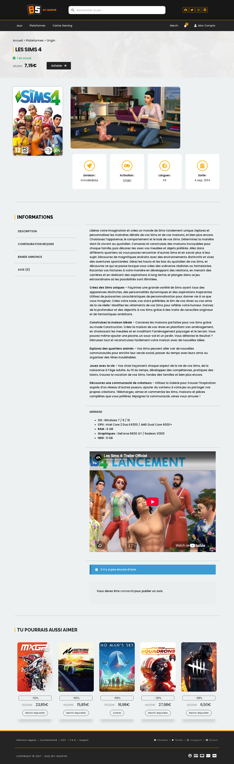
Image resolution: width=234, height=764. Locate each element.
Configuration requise (36, 244)
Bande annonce (30, 257)
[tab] (46, 231)
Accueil (18, 40)
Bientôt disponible (35, 712)
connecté (127, 591)
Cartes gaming (62, 25)
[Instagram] (198, 10)
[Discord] (204, 10)
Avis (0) (24, 270)
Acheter (117, 712)
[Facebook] (185, 10)
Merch (174, 25)
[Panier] (185, 25)
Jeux (19, 25)
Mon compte (206, 25)
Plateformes (37, 25)
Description (27, 231)
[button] (59, 65)
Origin (51, 40)
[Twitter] (192, 10)
